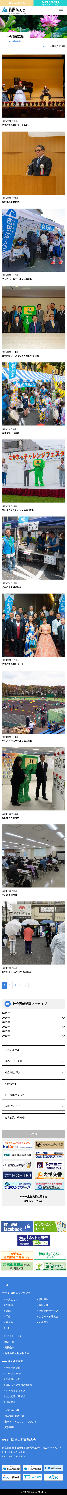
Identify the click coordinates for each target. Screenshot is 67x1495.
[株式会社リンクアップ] (49, 1175)
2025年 (6, 1013)
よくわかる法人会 (48, 1316)
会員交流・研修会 (15, 1117)
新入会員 (9, 1341)
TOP (7, 1285)
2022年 (6, 1026)
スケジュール (12, 1049)
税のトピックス (13, 1061)
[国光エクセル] (49, 1185)
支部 (8, 1328)
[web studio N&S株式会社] (49, 1144)
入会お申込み (18, 3)
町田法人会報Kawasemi (19, 1385)
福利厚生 (43, 1299)
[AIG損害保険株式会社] (32, 1477)
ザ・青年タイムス (15, 1095)
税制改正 (11, 1402)
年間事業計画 (13, 1367)
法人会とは (12, 1299)
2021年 (6, 1031)
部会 (8, 1316)
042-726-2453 (50, 3)
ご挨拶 (9, 1305)
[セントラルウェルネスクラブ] (49, 1154)
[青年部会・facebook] (17, 1226)
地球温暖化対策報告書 (16, 1353)
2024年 (6, 1017)
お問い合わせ (11, 1410)
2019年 (6, 1035)
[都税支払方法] (50, 1255)
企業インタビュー (15, 1106)
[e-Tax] (33, 1240)
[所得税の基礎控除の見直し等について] (17, 1255)
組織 (8, 1310)
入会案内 (43, 1322)
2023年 (6, 1022)
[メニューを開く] (61, 11)
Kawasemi (10, 1083)
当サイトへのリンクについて (20, 1421)
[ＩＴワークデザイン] (17, 1165)
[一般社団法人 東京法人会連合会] (32, 1468)
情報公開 (43, 1305)
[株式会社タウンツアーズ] (17, 1185)
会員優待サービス (48, 1310)
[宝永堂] (17, 1175)
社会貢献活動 (12, 1072)
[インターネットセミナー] (50, 1226)
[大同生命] (11, 1477)
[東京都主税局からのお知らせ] (17, 1266)
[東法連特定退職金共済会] (53, 1468)
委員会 (9, 1322)
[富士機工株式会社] (17, 1154)
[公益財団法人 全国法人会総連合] (11, 1468)
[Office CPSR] (17, 1144)
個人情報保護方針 (14, 1416)
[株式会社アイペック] (49, 1165)
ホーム (46, 46)
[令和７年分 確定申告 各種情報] (50, 1266)
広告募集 (9, 1427)
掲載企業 (9, 1347)
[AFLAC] (53, 1477)
